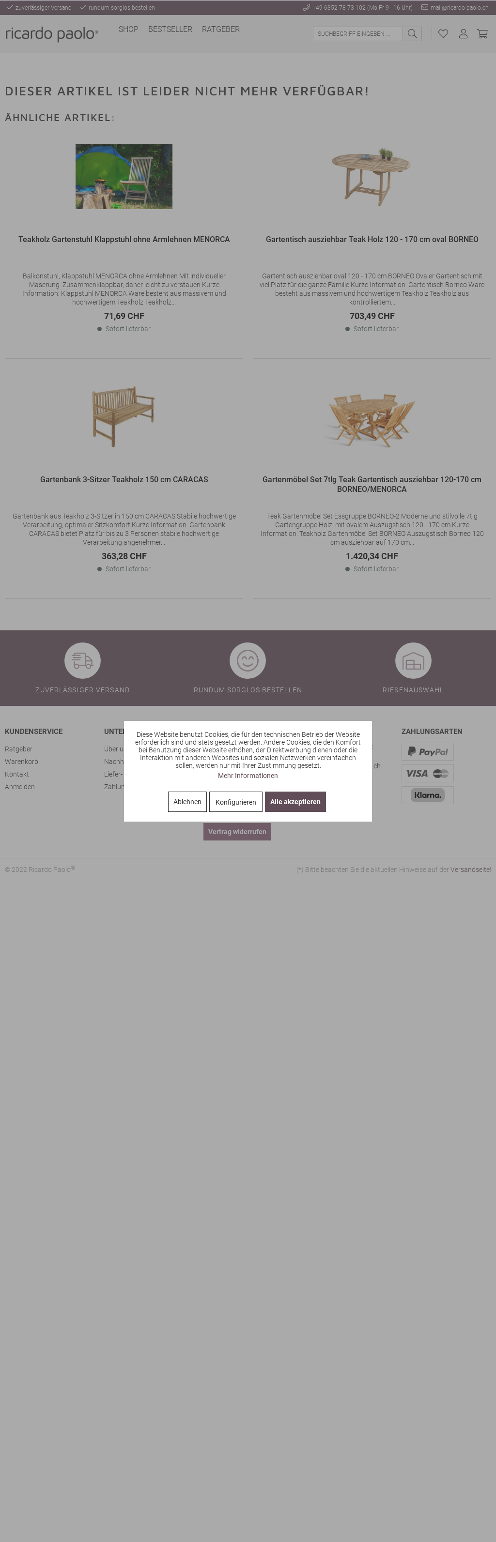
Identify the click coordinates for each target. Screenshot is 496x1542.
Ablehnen (187, 802)
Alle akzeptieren (295, 802)
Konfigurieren (236, 802)
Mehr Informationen (248, 775)
